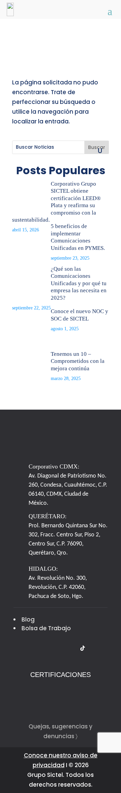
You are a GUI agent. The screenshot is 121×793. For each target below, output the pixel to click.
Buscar (96, 147)
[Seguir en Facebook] (31, 648)
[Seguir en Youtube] (70, 648)
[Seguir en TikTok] (82, 648)
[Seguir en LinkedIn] (57, 648)
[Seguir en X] (18, 648)
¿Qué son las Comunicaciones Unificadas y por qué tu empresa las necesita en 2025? (79, 283)
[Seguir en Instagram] (44, 648)
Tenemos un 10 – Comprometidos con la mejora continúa (78, 361)
